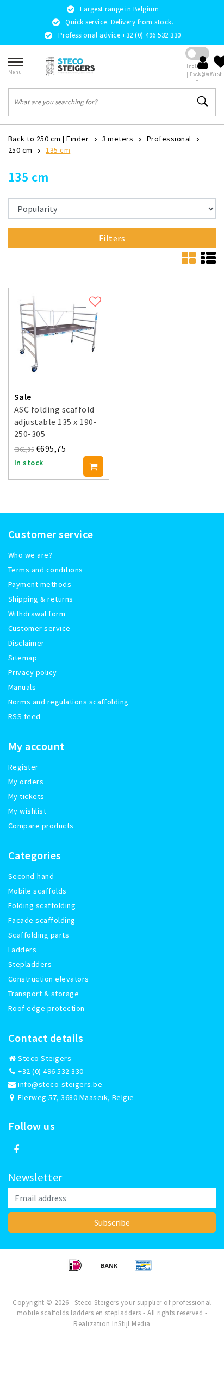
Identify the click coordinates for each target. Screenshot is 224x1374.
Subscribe (112, 1222)
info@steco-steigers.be (60, 1084)
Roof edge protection (46, 1008)
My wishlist (27, 811)
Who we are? (30, 555)
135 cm (58, 150)
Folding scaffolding (42, 905)
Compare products (41, 825)
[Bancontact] (146, 1270)
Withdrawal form (36, 614)
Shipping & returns (40, 599)
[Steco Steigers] (70, 66)
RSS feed (24, 716)
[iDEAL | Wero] (78, 1270)
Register (23, 767)
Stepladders (30, 964)
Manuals (22, 687)
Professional (169, 138)
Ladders (22, 949)
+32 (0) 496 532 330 (50, 1071)
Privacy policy (32, 672)
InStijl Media (131, 1323)
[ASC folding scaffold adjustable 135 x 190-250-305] (58, 332)
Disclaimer (26, 643)
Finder (77, 138)
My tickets (26, 796)
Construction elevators (48, 979)
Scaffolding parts (38, 935)
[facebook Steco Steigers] (16, 1149)
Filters (112, 238)
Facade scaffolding (42, 920)
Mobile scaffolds (37, 891)
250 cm (20, 150)
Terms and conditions (45, 569)
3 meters (118, 138)
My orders (25, 781)
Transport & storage (43, 993)
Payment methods (39, 584)
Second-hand (31, 876)
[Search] (202, 101)
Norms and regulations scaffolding (68, 702)
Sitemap (22, 658)
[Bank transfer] (113, 1270)
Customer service (39, 628)
